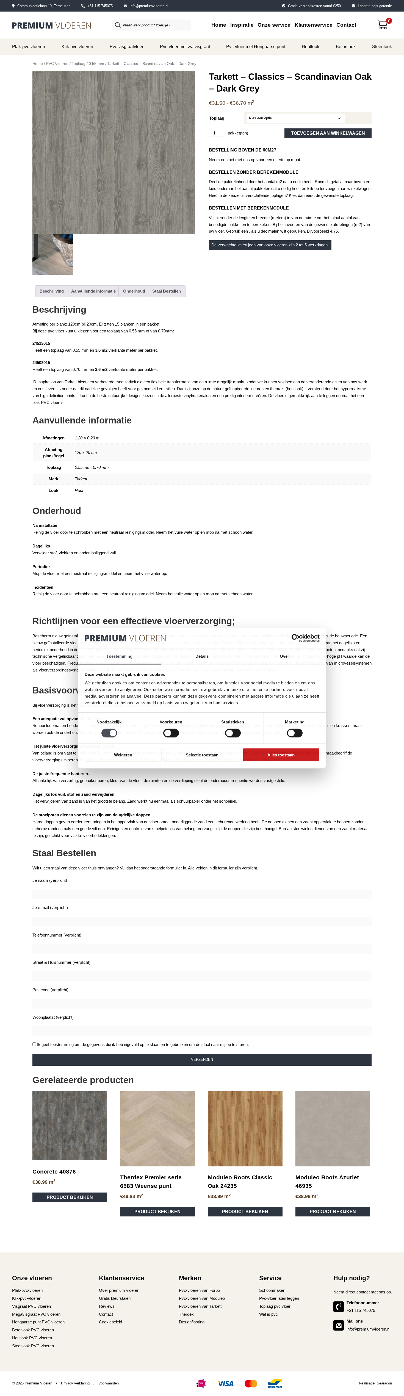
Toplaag (78, 63)
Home (218, 25)
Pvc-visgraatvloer (126, 46)
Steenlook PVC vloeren (33, 686)
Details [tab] (202, 656)
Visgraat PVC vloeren (31, 646)
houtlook (294, 388)
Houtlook (310, 46)
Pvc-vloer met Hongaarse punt (255, 46)
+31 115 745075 (100, 6)
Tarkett (71, 381)
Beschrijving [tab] (52, 291)
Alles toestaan (281, 755)
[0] (384, 26)
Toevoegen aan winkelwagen (328, 133)
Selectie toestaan (202, 755)
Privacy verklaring (75, 724)
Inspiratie (242, 25)
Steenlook (382, 46)
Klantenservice (314, 25)
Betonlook (346, 46)
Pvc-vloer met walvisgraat (185, 46)
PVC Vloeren (57, 63)
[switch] (171, 732)
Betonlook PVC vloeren (33, 670)
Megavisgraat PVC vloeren (36, 654)
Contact (346, 25)
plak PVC (40, 402)
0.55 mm (96, 63)
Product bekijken (70, 537)
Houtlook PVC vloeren (32, 678)
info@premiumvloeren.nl (149, 6)
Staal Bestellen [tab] (166, 291)
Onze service (274, 25)
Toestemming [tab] (119, 656)
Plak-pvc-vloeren (28, 46)
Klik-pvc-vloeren (77, 46)
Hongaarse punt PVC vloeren (38, 662)
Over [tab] (284, 656)
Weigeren (123, 755)
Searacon (384, 724)
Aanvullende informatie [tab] (93, 291)
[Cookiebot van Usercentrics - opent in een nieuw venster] (296, 638)
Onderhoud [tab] (134, 291)
